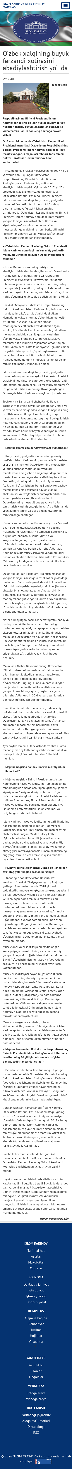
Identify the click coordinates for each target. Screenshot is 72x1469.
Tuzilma (36, 1330)
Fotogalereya (36, 1393)
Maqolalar (36, 1377)
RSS (36, 1432)
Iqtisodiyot (36, 1290)
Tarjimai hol (36, 1250)
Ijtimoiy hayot (36, 1296)
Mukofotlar (36, 1262)
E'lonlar (36, 1371)
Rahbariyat (36, 1324)
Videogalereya (36, 1399)
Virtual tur (36, 1341)
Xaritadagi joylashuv (36, 1415)
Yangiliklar (36, 1365)
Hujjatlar (36, 1336)
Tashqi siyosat (36, 1302)
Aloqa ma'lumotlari (36, 1421)
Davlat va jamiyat (36, 1284)
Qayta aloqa (36, 1427)
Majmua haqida (36, 1318)
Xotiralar (36, 1268)
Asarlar (36, 1256)
